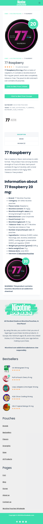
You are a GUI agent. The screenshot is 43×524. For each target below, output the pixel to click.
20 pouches (20, 108)
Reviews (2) (21, 143)
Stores (5, 488)
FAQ (4, 475)
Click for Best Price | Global (17, 86)
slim (14, 110)
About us (6, 495)
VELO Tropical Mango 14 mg (23, 406)
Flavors (5, 439)
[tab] (21, 134)
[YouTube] (23, 521)
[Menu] (39, 3)
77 (27, 108)
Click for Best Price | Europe (21, 96)
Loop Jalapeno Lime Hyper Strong (25, 387)
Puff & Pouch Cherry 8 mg (22, 377)
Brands (5, 426)
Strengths (6, 446)
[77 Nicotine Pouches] (11, 119)
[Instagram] (20, 521)
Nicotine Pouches (21, 105)
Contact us (7, 502)
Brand (21, 139)
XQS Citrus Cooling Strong (22, 396)
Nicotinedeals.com (27, 515)
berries (31, 108)
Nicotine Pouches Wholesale (14, 508)
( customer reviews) (22, 67)
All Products (7, 459)
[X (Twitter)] (26, 521)
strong (20, 110)
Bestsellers (7, 432)
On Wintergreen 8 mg (20, 368)
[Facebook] (17, 521)
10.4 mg (12, 108)
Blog (4, 482)
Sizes (4, 452)
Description (21, 134)
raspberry (8, 110)
